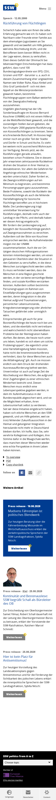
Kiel (25, 591)
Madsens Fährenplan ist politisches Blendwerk (25, 513)
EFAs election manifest (13, 780)
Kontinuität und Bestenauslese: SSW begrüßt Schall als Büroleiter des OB (27, 599)
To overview (13, 457)
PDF (8, 461)
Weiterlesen (19, 548)
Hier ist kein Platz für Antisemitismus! (18, 658)
